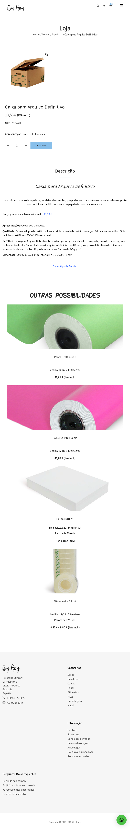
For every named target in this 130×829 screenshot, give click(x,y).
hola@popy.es (15, 702)
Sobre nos (73, 734)
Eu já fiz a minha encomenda (19, 785)
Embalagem (75, 701)
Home (36, 34)
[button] (47, 55)
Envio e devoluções (78, 743)
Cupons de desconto (14, 794)
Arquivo (46, 34)
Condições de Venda (79, 738)
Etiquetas (73, 692)
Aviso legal (74, 747)
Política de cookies (78, 756)
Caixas (71, 683)
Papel (71, 687)
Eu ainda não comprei (15, 780)
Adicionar (41, 145)
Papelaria (56, 34)
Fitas (70, 696)
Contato (72, 730)
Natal (71, 705)
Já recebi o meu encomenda (19, 789)
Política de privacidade (80, 752)
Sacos (71, 674)
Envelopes (74, 679)
